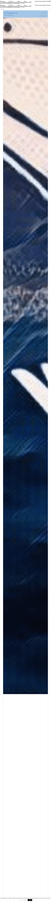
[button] (50, 1)
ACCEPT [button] (29, 900)
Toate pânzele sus (11, 13)
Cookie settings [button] (23, 900)
